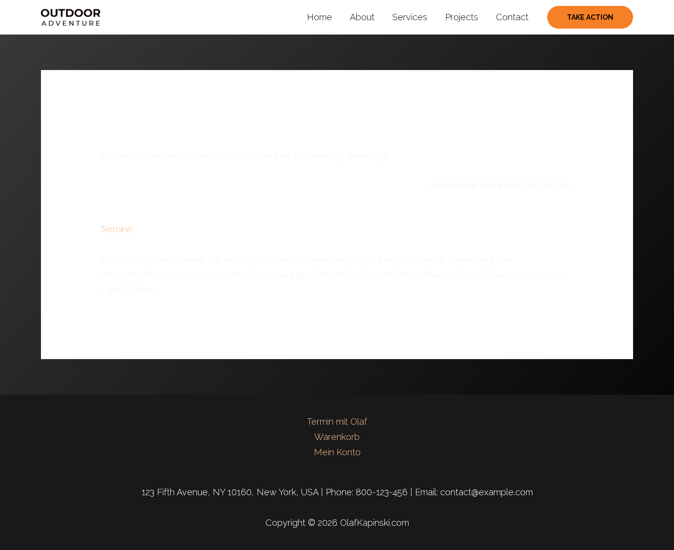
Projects (461, 17)
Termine (116, 229)
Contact (512, 17)
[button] (590, 17)
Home (319, 17)
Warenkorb (337, 437)
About (362, 17)
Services (409, 17)
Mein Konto (337, 452)
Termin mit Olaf (337, 421)
